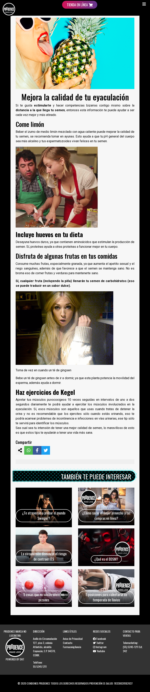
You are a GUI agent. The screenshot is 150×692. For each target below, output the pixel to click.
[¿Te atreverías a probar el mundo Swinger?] (44, 506)
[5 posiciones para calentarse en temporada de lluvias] (106, 588)
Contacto (67, 643)
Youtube (100, 651)
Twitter (100, 643)
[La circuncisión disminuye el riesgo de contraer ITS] (44, 547)
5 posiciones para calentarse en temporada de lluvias (106, 597)
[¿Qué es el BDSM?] (106, 547)
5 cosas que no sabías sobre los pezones (43, 597)
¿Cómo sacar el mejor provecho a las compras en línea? (106, 515)
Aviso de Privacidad (73, 638)
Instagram (100, 647)
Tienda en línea (78, 4)
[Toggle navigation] (144, 4)
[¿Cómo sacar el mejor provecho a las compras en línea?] (106, 506)
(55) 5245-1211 (130, 647)
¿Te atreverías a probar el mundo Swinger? (43, 515)
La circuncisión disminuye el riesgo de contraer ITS (44, 556)
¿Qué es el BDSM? (106, 559)
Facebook (101, 638)
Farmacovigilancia (72, 647)
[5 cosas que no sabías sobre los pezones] (44, 588)
